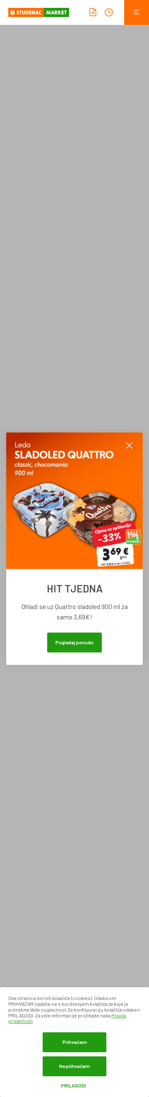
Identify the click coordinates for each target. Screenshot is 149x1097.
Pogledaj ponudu (74, 642)
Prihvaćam (74, 1042)
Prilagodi (73, 1085)
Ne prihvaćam (74, 1066)
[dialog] (74, 1042)
